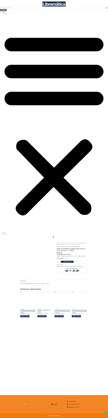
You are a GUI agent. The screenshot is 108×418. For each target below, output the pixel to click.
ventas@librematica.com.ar (73, 407)
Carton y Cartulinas (69, 243)
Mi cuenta (5, 13)
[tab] (23, 281)
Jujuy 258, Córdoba (72, 401)
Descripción (23, 280)
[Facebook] (52, 404)
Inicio (4, 11)
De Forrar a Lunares (77, 243)
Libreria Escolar (62, 243)
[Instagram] (54, 404)
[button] (54, 123)
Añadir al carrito (67, 261)
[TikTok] (56, 404)
